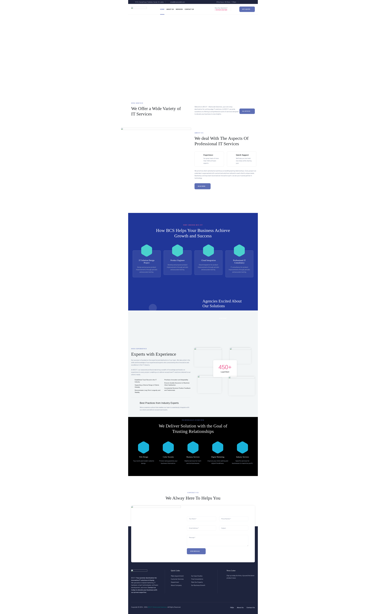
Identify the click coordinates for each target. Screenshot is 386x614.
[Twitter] (245, 2)
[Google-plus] (249, 2)
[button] (247, 9)
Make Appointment (177, 576)
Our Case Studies (196, 576)
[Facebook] (241, 2)
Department (175, 582)
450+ (225, 367)
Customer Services (177, 579)
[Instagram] (253, 2)
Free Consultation (197, 579)
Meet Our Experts (197, 582)
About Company (176, 585)
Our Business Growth (198, 585)
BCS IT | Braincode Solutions (157, 607)
